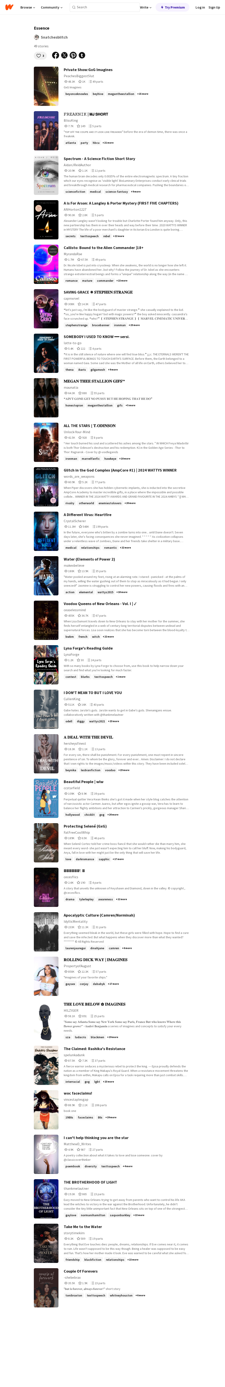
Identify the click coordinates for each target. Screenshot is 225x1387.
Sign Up (214, 7)
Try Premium (175, 7)
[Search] (74, 7)
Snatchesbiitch (54, 37)
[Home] (9, 7)
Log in (200, 7)
